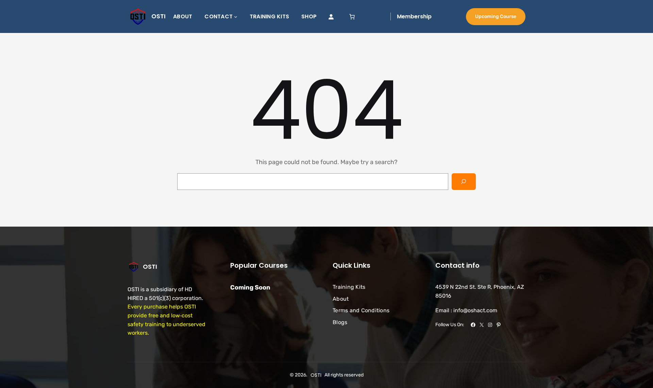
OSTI (158, 16)
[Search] (464, 181)
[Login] (331, 16)
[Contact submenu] (235, 16)
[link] (352, 16)
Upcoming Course (495, 16)
